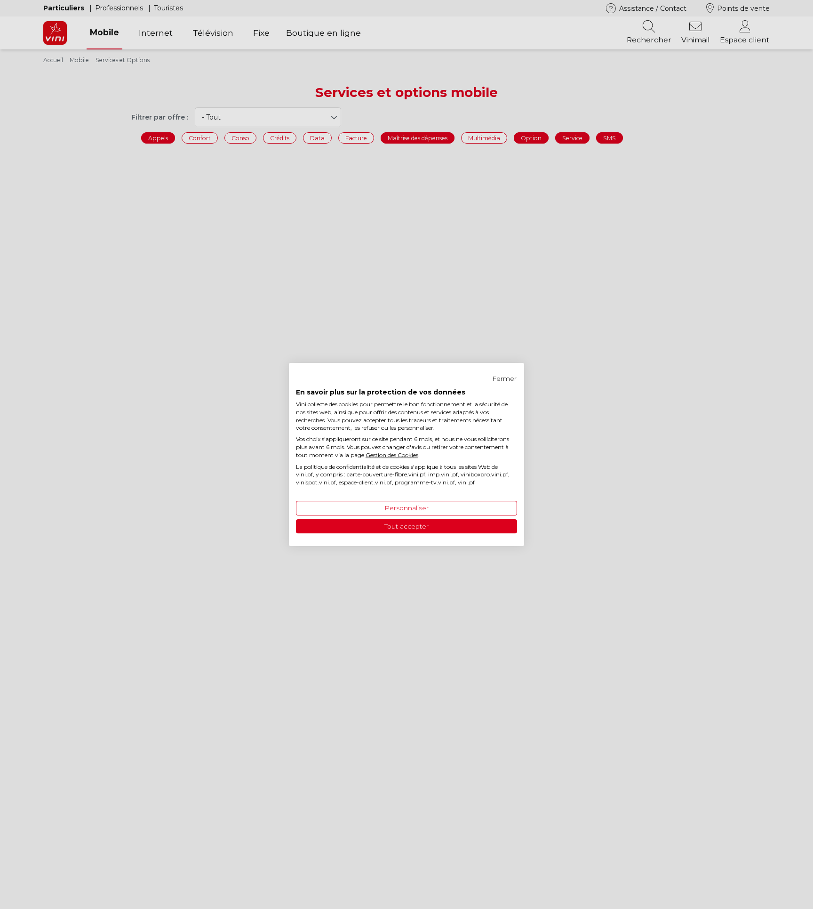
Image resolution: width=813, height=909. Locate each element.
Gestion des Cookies (392, 455)
